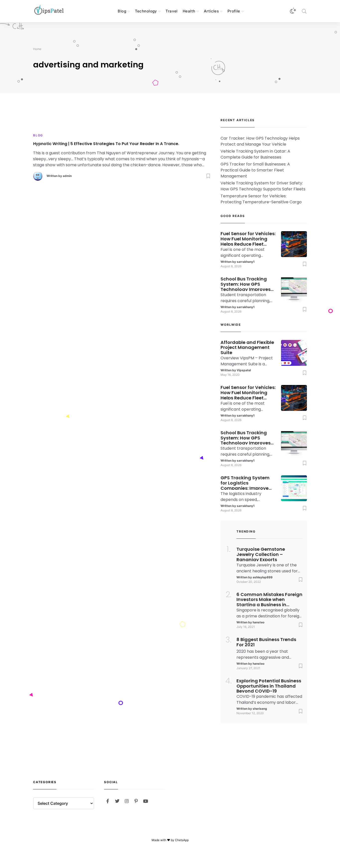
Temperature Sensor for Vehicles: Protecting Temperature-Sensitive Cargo (261, 199)
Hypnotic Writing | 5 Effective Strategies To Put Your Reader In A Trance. (106, 144)
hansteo (258, 622)
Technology (146, 11)
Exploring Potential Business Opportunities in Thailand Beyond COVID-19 (268, 685)
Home (37, 49)
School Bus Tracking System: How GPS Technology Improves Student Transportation (248, 283)
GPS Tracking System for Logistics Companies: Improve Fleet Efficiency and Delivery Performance (245, 482)
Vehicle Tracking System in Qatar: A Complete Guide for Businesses (255, 154)
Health (189, 11)
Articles (211, 11)
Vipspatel (244, 370)
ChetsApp (182, 840)
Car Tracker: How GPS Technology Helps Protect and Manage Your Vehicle (260, 141)
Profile (233, 11)
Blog (122, 11)
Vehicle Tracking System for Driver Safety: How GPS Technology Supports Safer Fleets (263, 186)
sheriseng (260, 708)
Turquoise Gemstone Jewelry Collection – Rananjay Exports (260, 554)
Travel (172, 11)
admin (67, 176)
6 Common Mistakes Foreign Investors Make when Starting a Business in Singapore (269, 599)
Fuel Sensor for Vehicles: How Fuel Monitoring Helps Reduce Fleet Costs (248, 238)
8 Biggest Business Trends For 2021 (266, 642)
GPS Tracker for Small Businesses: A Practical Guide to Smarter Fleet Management (255, 170)
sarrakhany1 (246, 262)
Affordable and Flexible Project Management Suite (247, 347)
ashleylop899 (263, 577)
